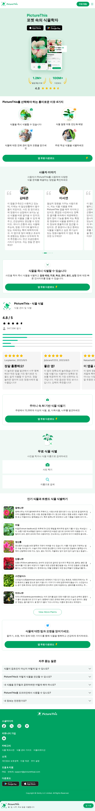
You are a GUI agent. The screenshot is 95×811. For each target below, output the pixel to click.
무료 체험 (83, 4)
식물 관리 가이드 (24, 750)
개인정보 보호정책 (10, 761)
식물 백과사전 (8, 750)
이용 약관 (24, 761)
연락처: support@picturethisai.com (24, 772)
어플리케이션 (39, 750)
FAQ (4, 772)
